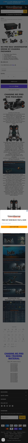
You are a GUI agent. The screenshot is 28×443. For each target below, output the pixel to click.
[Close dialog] (27, 211)
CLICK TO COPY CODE (14, 226)
